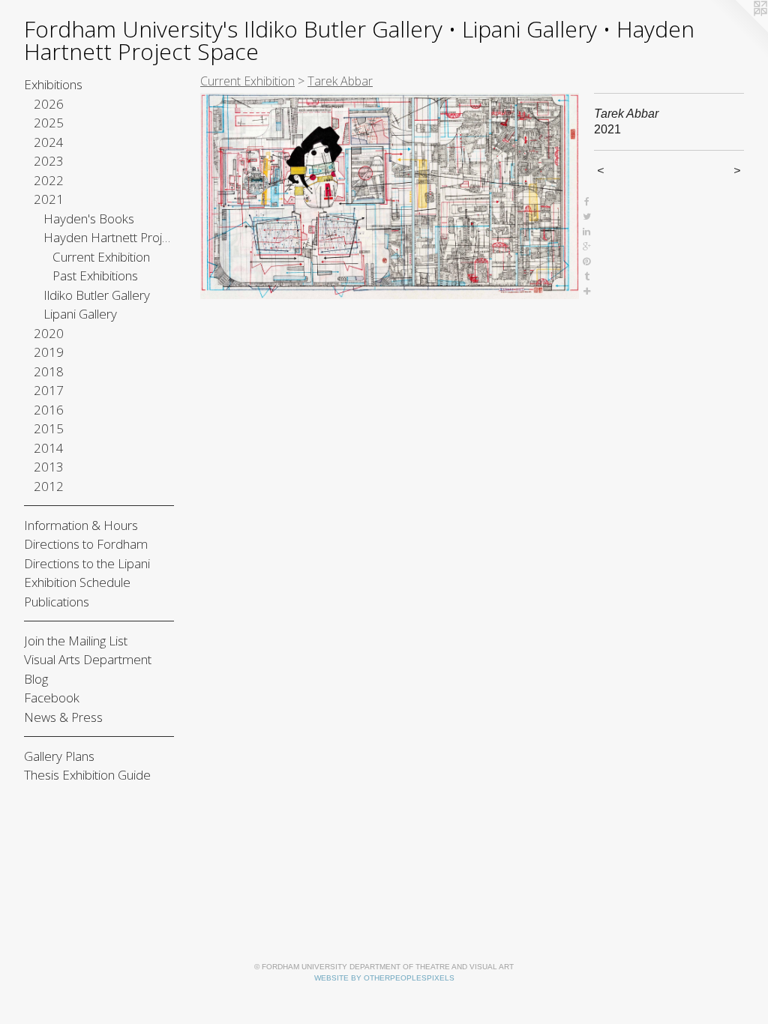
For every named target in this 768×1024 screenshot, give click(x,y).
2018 (49, 371)
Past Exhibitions (95, 275)
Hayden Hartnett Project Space (109, 237)
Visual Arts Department (88, 659)
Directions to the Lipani (87, 563)
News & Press (63, 717)
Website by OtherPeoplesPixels (384, 978)
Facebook (52, 697)
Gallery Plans (59, 756)
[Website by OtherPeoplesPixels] (738, 30)
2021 (49, 199)
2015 (49, 428)
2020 (49, 333)
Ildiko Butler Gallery (97, 295)
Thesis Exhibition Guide (87, 774)
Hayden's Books (89, 218)
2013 (49, 466)
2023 (49, 160)
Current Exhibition (101, 256)
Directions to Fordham (86, 543)
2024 (49, 142)
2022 (49, 180)
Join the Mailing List (76, 640)
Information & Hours (81, 525)
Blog (36, 678)
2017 (49, 390)
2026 (49, 103)
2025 (49, 122)
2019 (49, 352)
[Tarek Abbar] (389, 196)
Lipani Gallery (80, 313)
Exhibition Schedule (77, 582)
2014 (49, 448)
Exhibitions (53, 84)
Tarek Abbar (340, 81)
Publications (56, 601)
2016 (49, 409)
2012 (49, 486)
